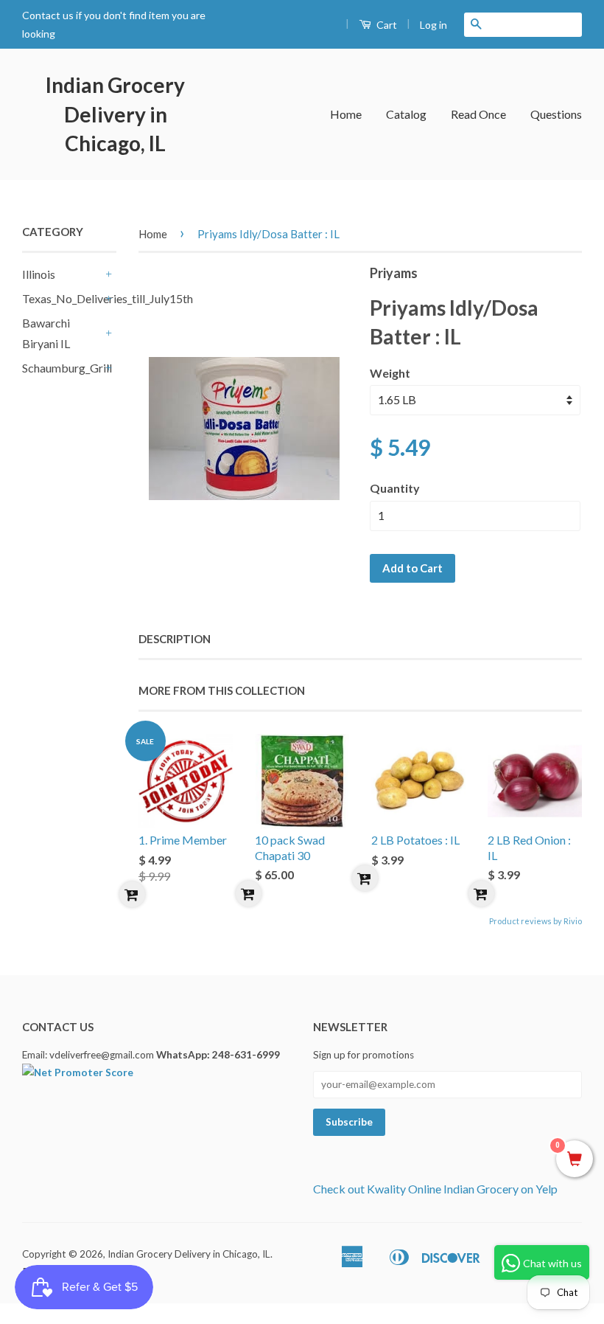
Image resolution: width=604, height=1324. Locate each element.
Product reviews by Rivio (535, 921)
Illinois (38, 274)
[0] (574, 1159)
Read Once (478, 114)
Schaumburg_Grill (62, 368)
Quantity (395, 488)
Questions (556, 114)
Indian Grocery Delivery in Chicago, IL (115, 113)
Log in (433, 24)
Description (174, 638)
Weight (390, 373)
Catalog (406, 114)
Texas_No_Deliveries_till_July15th (62, 298)
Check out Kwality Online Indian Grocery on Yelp (435, 1189)
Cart (385, 24)
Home (346, 114)
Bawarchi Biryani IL (46, 333)
